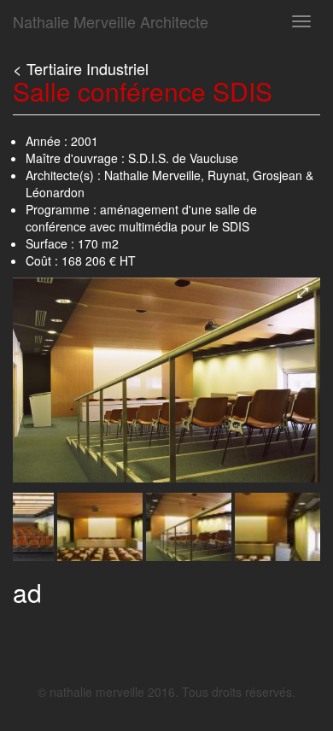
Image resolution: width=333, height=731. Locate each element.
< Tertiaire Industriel (81, 68)
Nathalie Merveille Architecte (110, 21)
